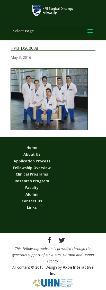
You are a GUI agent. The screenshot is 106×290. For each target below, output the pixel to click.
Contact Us (32, 200)
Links (32, 207)
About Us (31, 154)
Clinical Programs (32, 174)
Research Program (32, 180)
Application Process (32, 161)
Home (31, 147)
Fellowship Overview (32, 167)
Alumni (31, 194)
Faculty (32, 187)
